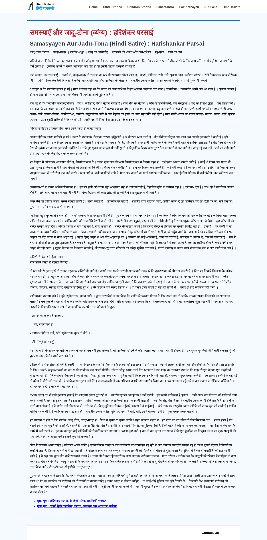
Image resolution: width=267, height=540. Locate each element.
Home (93, 7)
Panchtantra (165, 7)
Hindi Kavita (231, 7)
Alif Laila (210, 7)
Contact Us (210, 533)
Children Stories (139, 7)
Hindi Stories (112, 7)
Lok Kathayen (189, 7)
